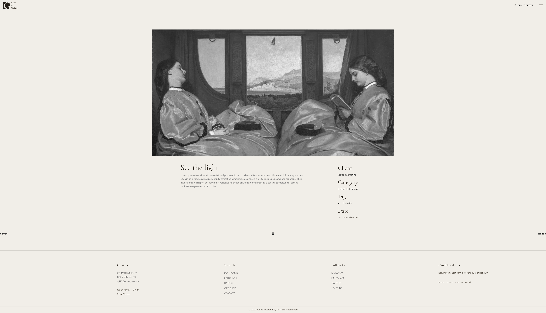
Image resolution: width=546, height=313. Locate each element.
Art (339, 203)
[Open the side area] (541, 5)
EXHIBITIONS (230, 278)
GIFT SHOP (230, 288)
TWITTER (336, 283)
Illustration (348, 203)
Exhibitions (352, 189)
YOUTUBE (336, 288)
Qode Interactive (347, 175)
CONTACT (229, 293)
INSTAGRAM (337, 278)
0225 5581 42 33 (126, 277)
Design (341, 189)
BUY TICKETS (525, 5)
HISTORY (228, 283)
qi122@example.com (128, 281)
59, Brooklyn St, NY (127, 273)
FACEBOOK (337, 273)
